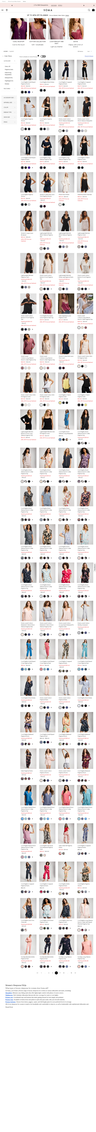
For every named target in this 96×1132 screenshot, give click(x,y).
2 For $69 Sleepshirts (41, 5)
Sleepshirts (9, 78)
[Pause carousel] (94, 5)
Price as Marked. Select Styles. (57, 15)
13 (71, 973)
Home (6, 51)
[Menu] (2, 10)
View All (7, 66)
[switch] (43, 56)
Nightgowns (9, 81)
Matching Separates (8, 73)
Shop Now (54, 5)
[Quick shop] (32, 92)
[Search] (89, 10)
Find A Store (89, 56)
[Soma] (48, 10)
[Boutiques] (7, 10)
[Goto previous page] (37, 972)
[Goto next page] (75, 972)
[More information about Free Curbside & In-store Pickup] (38, 56)
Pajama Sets (9, 69)
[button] (93, 10)
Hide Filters (8, 56)
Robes (7, 84)
